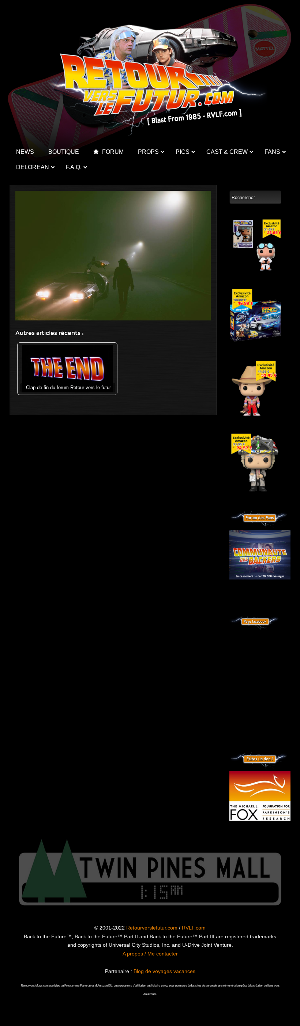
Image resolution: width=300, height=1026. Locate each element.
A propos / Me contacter (150, 954)
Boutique (63, 152)
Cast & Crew (227, 152)
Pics (183, 152)
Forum (112, 152)
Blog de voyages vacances (164, 971)
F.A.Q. (74, 167)
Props (148, 152)
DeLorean (32, 167)
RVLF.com (194, 928)
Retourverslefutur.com (151, 928)
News (25, 152)
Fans (272, 152)
